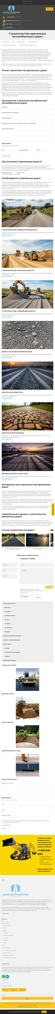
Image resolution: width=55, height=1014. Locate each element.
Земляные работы (6, 952)
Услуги (30, 3)
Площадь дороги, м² (7, 118)
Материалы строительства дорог (12, 635)
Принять (44, 1011)
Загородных (8, 611)
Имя (3, 150)
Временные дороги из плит (15, 474)
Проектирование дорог (9, 660)
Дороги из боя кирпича (13, 433)
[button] (52, 530)
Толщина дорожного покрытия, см (10, 112)
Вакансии (22, 989)
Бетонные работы (6, 947)
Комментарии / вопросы (8, 128)
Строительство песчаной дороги (18, 270)
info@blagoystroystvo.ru (7, 985)
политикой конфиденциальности (11, 822)
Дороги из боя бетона (12, 392)
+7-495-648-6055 (5, 979)
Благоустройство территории (9, 950)
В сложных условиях (10, 615)
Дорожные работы (6, 923)
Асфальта (7, 656)
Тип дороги (4, 107)
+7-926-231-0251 (5, 982)
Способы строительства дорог (11, 640)
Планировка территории (8, 955)
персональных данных (46, 1003)
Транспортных (8, 627)
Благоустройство (8, 1003)
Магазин (25, 3)
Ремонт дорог (7, 644)
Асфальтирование (6, 925)
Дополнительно (7, 235)
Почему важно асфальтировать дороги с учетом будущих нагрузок (13, 548)
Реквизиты (14, 989)
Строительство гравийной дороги (18, 311)
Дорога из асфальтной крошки (17, 352)
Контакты (5, 989)
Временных (7, 607)
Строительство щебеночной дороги (19, 230)
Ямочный (7, 648)
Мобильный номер (24, 150)
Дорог (4, 928)
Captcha (4, 828)
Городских (7, 623)
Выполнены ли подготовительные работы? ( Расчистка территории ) (19, 123)
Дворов (5, 930)
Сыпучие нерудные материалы (9, 957)
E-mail (38, 150)
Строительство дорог (9, 603)
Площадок (7, 631)
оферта (34, 1005)
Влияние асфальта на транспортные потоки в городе (37, 548)
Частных (7, 619)
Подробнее (5, 913)
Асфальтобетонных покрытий (12, 652)
